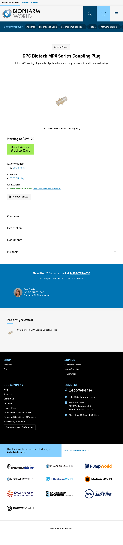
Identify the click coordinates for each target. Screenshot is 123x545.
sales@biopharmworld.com (82, 397)
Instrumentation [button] (108, 26)
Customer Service (72, 364)
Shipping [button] (17, 178)
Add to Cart (20, 149)
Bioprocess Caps (48, 26)
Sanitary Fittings (60, 47)
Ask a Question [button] (71, 369)
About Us (8, 394)
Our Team (8, 403)
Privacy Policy (10, 408)
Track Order (70, 374)
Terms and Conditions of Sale (18, 412)
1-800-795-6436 (80, 273)
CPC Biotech (19, 168)
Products (8, 364)
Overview (13, 216)
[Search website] (90, 13)
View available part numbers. (47, 188)
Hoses (92, 26)
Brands (7, 369)
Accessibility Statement (14, 421)
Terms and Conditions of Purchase (20, 417)
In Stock (12, 252)
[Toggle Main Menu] (116, 13)
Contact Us (9, 399)
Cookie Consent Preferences (19, 427)
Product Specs (20, 197)
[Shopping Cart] (103, 13)
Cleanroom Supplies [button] (71, 26)
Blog (6, 389)
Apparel (31, 26)
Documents (14, 239)
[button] (32, 292)
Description (14, 228)
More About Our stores (76, 450)
